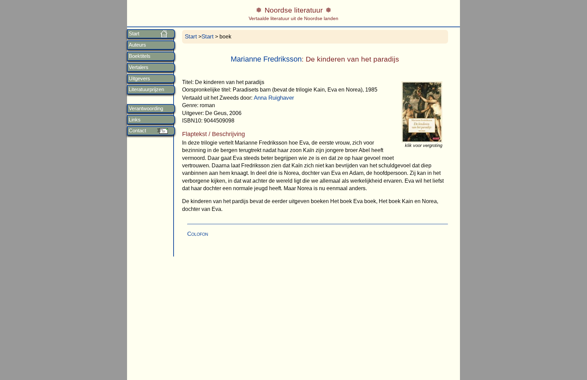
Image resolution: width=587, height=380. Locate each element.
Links (135, 119)
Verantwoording (146, 108)
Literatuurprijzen (146, 89)
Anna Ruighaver (274, 98)
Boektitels (139, 56)
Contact (137, 130)
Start (134, 33)
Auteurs (137, 45)
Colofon (197, 234)
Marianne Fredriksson (266, 59)
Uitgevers (139, 78)
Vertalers (138, 67)
